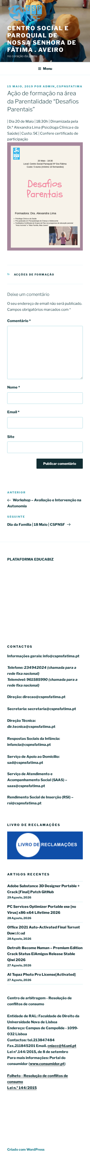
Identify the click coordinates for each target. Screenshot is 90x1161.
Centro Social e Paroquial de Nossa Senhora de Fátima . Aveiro (41, 39)
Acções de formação (34, 274)
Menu (47, 68)
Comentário (19, 321)
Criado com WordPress (25, 1149)
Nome (13, 387)
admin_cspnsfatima (63, 86)
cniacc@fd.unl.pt (62, 1046)
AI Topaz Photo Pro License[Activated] (41, 974)
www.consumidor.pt (47, 1064)
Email (13, 412)
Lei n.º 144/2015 (22, 1088)
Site (10, 437)
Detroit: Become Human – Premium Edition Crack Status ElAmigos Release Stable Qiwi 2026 (45, 954)
